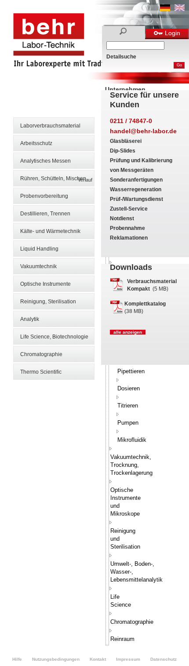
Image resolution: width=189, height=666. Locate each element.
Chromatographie (41, 354)
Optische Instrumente (45, 284)
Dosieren (128, 388)
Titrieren (127, 405)
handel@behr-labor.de (143, 131)
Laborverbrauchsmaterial (50, 126)
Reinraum (122, 639)
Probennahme (127, 228)
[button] (117, 379)
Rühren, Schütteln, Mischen (53, 178)
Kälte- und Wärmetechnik (50, 231)
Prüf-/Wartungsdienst (136, 199)
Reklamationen (129, 238)
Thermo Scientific (41, 372)
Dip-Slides (122, 151)
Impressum (128, 659)
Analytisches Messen (45, 161)
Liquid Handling (39, 249)
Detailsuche (121, 57)
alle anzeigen (127, 332)
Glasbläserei (126, 141)
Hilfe (17, 659)
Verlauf (85, 179)
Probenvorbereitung (44, 196)
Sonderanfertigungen (136, 180)
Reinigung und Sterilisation (125, 539)
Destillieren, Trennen (45, 214)
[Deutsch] (165, 9)
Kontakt (98, 659)
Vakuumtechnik (38, 266)
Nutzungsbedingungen (56, 659)
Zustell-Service (129, 209)
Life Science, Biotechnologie (54, 337)
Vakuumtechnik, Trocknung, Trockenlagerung (131, 465)
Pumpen (127, 422)
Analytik (29, 319)
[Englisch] (179, 9)
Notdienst (122, 218)
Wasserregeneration (135, 189)
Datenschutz (163, 659)
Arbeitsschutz (36, 143)
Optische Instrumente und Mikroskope (125, 502)
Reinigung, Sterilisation (48, 301)
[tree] (107, 384)
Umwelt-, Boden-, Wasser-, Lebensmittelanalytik (136, 571)
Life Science (120, 600)
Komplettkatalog (145, 304)
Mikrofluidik (131, 440)
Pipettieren (131, 371)
